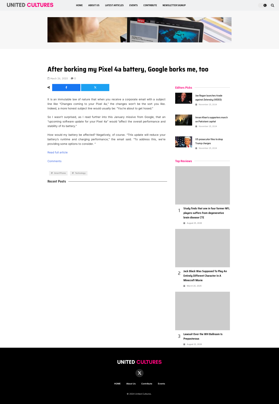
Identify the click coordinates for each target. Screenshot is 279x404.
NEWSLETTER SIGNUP (174, 5)
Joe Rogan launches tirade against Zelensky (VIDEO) (208, 98)
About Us (131, 383)
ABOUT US (93, 5)
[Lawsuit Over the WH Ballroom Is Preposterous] (202, 311)
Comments (54, 161)
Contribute (146, 383)
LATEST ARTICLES (114, 5)
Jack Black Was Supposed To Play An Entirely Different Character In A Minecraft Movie (205, 275)
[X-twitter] (139, 373)
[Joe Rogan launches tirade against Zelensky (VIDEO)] (183, 98)
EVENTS (133, 5)
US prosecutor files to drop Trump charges (209, 141)
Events (161, 383)
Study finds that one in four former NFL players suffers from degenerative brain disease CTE (206, 213)
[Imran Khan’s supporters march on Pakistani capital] (183, 120)
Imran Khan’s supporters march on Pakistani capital (211, 119)
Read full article (57, 152)
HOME (79, 5)
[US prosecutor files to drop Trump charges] (183, 141)
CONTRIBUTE (150, 5)
